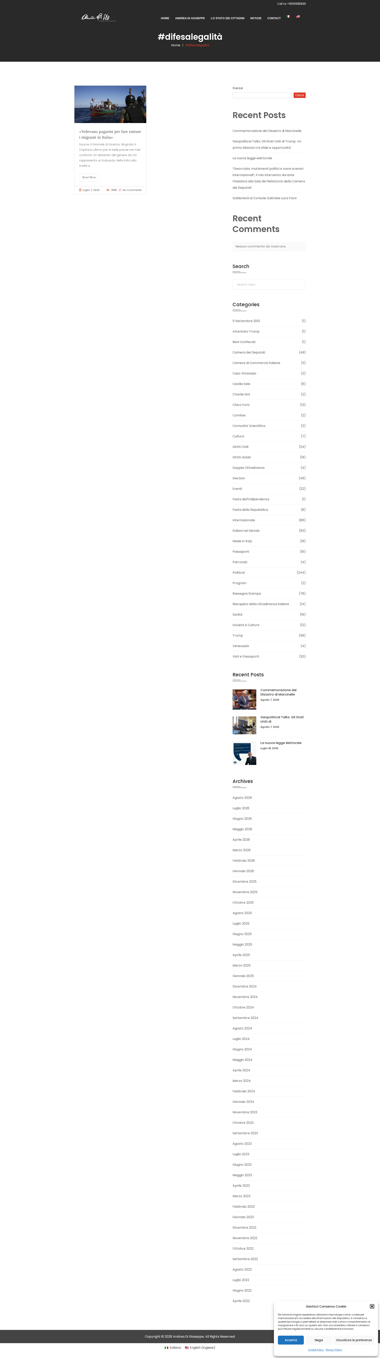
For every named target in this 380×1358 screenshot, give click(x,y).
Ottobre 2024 (243, 1007)
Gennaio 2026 (243, 871)
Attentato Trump (246, 331)
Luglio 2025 (241, 923)
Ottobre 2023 (243, 1122)
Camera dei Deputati (249, 352)
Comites (239, 415)
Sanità (237, 614)
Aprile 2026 (241, 839)
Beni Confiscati (244, 342)
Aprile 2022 (241, 1301)
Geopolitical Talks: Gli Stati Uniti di (282, 719)
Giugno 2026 (242, 818)
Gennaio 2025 (243, 976)
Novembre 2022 (245, 1238)
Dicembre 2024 (245, 986)
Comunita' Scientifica (249, 426)
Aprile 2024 (241, 1070)
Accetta (291, 1340)
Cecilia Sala (241, 384)
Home (165, 18)
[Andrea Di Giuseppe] (97, 18)
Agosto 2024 (242, 1028)
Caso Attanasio (244, 373)
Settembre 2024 (245, 1018)
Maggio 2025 (242, 944)
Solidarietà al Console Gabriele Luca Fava (264, 198)
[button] (372, 1306)
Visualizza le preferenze (354, 1340)
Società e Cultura (246, 625)
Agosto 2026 (242, 797)
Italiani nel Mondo (246, 530)
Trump (238, 635)
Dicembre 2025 (244, 881)
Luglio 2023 (241, 1154)
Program (239, 583)
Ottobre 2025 (243, 902)
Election (239, 478)
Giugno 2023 (242, 1164)
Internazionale (244, 520)
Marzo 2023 (241, 1196)
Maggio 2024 (242, 1060)
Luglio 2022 (241, 1280)
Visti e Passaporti (246, 656)
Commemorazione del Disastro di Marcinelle (267, 131)
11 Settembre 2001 (246, 321)
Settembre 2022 (245, 1259)
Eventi (237, 488)
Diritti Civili (240, 446)
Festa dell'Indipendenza (251, 499)
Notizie (255, 18)
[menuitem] (291, 16)
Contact (274, 18)
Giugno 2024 (242, 1049)
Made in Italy (242, 541)
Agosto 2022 (242, 1269)
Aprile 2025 (241, 955)
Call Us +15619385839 (291, 4)
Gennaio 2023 (243, 1217)
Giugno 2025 (242, 934)
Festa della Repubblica (250, 509)
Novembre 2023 (245, 1112)
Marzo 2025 (242, 965)
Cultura (238, 436)
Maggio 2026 (242, 829)
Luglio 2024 (241, 1039)
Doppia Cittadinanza (248, 467)
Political (239, 572)
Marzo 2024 (242, 1080)
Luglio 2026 (241, 808)
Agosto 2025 (242, 913)
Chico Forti (241, 405)
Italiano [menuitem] (175, 1347)
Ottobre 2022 (243, 1248)
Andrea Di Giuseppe (190, 18)
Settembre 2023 (245, 1133)
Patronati (240, 562)
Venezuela (241, 646)
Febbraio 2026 (244, 860)
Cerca (238, 88)
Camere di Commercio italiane (256, 363)
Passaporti (241, 551)
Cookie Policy (316, 1349)
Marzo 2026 (242, 850)
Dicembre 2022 (244, 1227)
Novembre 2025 (245, 892)
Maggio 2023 (242, 1175)
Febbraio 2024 (244, 1091)
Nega (319, 1340)
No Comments (132, 190)
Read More (89, 177)
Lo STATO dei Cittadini (227, 18)
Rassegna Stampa (247, 593)
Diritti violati (242, 457)
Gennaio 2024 (243, 1101)
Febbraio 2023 (244, 1206)
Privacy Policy (334, 1349)
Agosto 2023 (242, 1143)
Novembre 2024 (245, 997)
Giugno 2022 (242, 1290)
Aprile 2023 (241, 1185)
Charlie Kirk (241, 394)
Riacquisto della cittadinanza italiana (261, 604)
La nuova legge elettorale (252, 158)
